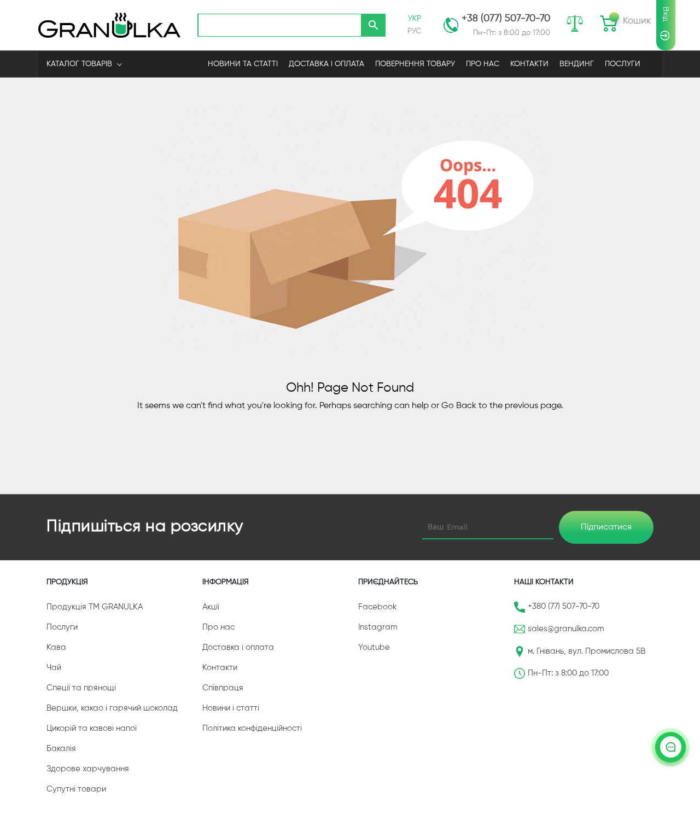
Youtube (374, 647)
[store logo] (109, 25)
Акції (210, 607)
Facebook (377, 607)
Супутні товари (76, 789)
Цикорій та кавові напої (91, 728)
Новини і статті (230, 708)
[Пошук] (373, 25)
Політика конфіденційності (252, 728)
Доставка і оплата (238, 647)
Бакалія (61, 749)
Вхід (665, 14)
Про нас (218, 627)
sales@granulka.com (566, 629)
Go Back (458, 406)
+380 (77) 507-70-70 (563, 606)
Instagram (378, 627)
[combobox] (279, 25)
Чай (53, 668)
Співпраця (222, 688)
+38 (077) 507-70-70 (506, 19)
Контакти (219, 668)
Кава (56, 647)
